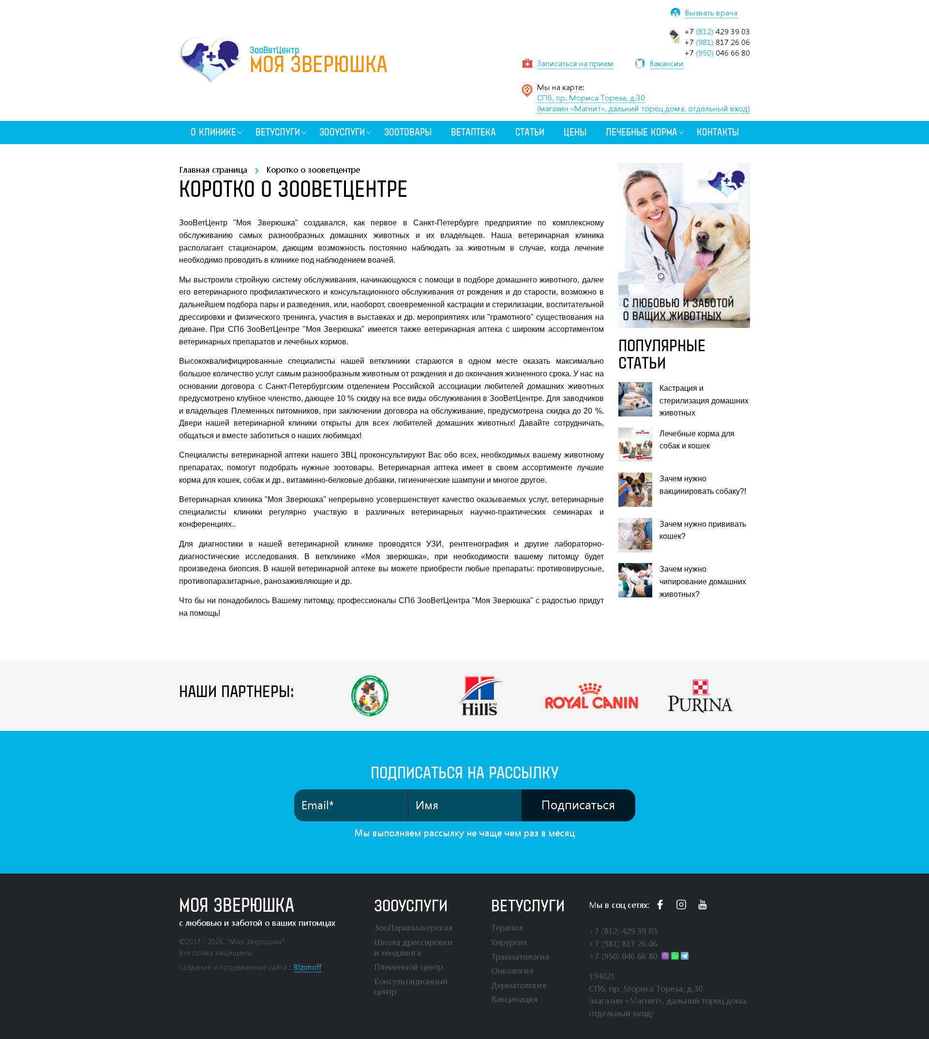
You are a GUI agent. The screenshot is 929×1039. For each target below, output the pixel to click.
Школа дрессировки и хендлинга (413, 947)
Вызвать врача (711, 12)
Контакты (718, 132)
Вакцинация (514, 999)
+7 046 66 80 (717, 53)
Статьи (529, 132)
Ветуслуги (277, 132)
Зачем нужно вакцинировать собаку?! (702, 485)
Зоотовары (408, 132)
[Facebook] (660, 904)
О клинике (213, 132)
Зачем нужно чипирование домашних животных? (702, 581)
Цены (575, 132)
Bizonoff (307, 967)
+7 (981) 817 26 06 (623, 943)
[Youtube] (702, 904)
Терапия (507, 927)
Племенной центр (408, 967)
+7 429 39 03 (717, 31)
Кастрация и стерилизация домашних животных (704, 400)
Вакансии (667, 63)
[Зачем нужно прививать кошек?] (635, 535)
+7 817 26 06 (717, 42)
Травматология (520, 956)
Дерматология (518, 985)
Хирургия (509, 942)
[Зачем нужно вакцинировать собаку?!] (635, 490)
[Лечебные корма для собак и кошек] (635, 445)
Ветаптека (473, 132)
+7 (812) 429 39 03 (623, 931)
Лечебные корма (641, 132)
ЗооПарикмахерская (413, 927)
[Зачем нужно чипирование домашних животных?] (635, 580)
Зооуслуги (342, 132)
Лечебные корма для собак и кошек (696, 440)
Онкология (512, 970)
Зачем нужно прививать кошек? (702, 530)
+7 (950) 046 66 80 (623, 956)
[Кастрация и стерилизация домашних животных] (635, 399)
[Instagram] (681, 904)
